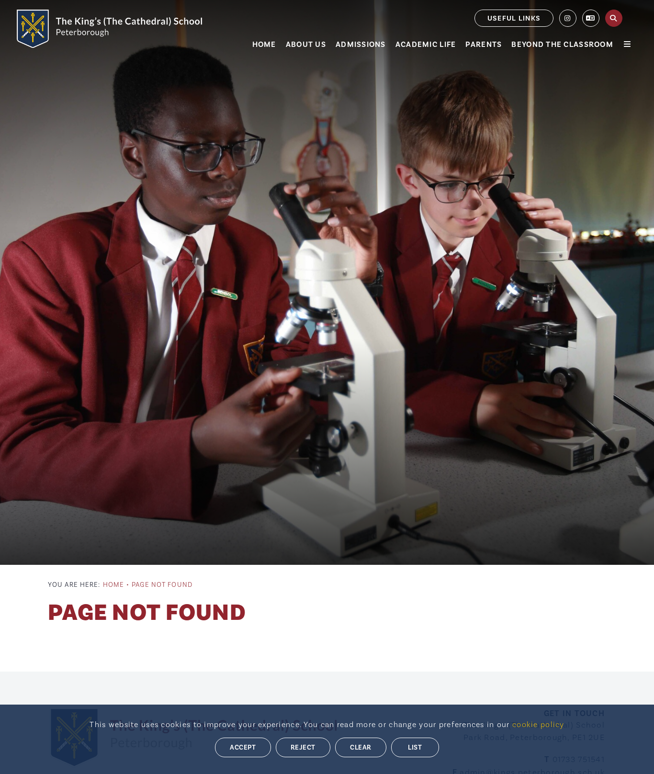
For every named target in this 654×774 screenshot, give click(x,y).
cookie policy (538, 724)
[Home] (109, 29)
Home (113, 585)
